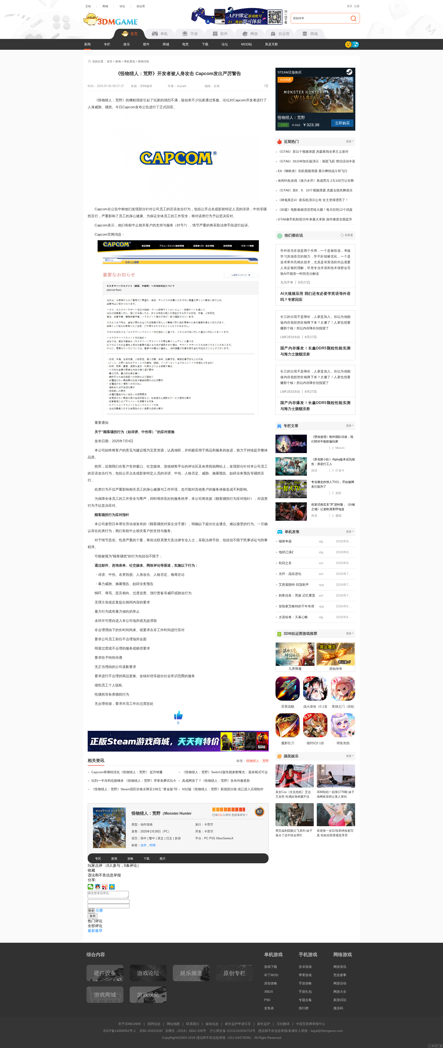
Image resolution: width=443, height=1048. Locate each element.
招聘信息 (153, 1024)
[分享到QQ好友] (98, 887)
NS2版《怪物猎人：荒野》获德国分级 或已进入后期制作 (222, 789)
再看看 (349, 235)
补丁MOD (271, 975)
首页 (109, 61)
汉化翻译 (283, 1024)
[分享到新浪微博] (105, 887)
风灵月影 (271, 44)
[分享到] (112, 887)
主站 (88, 6)
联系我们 (192, 1024)
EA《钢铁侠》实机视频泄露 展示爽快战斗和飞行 (312, 171)
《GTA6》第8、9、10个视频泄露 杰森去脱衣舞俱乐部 (315, 191)
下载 (205, 44)
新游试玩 (339, 1000)
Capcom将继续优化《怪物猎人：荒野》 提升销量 (127, 772)
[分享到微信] (90, 887)
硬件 (146, 44)
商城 (105, 6)
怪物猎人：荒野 (257, 761)
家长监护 (263, 1024)
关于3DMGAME (129, 1024)
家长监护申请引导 (238, 1024)
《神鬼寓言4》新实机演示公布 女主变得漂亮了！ (313, 200)
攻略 (130, 858)
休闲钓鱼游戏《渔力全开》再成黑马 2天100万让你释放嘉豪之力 (316, 182)
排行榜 (303, 1008)
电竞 (185, 44)
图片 (163, 858)
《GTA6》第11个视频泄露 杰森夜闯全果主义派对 (313, 151)
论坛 (122, 6)
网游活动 (339, 983)
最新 (91, 931)
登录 (349, 6)
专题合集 (305, 1000)
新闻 (87, 44)
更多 (350, 141)
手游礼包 (305, 991)
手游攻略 (305, 983)
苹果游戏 (305, 975)
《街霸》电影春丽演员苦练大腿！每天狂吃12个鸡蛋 (315, 209)
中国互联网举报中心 (310, 1024)
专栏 (107, 44)
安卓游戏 (305, 967)
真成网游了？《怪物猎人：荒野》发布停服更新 (216, 780)
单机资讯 (129, 61)
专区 (98, 858)
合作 (144, 845)
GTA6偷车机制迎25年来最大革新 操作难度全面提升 (315, 219)
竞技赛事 (339, 975)
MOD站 (246, 44)
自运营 (141, 6)
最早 (98, 931)
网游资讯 (339, 967)
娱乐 (126, 44)
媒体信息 (212, 1024)
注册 (356, 6)
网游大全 (339, 991)
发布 (93, 916)
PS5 (267, 1000)
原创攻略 (270, 983)
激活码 (338, 1008)
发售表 (269, 1008)
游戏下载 (270, 967)
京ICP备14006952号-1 (119, 1031)
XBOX (268, 991)
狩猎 (153, 845)
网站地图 (173, 1024)
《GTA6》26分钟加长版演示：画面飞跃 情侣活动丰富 (316, 161)
